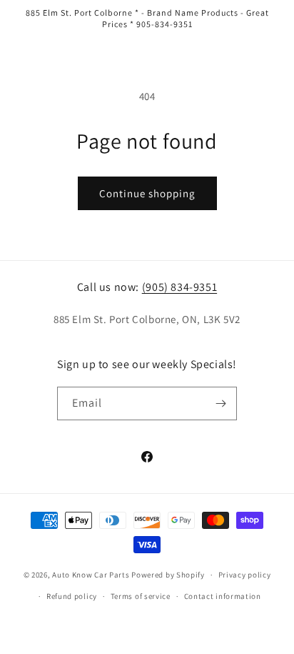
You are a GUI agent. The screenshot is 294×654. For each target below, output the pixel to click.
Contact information (222, 596)
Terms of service (141, 596)
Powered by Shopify (168, 575)
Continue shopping (147, 193)
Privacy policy (244, 575)
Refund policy (71, 596)
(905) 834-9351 (179, 286)
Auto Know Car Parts (90, 575)
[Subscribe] (220, 403)
